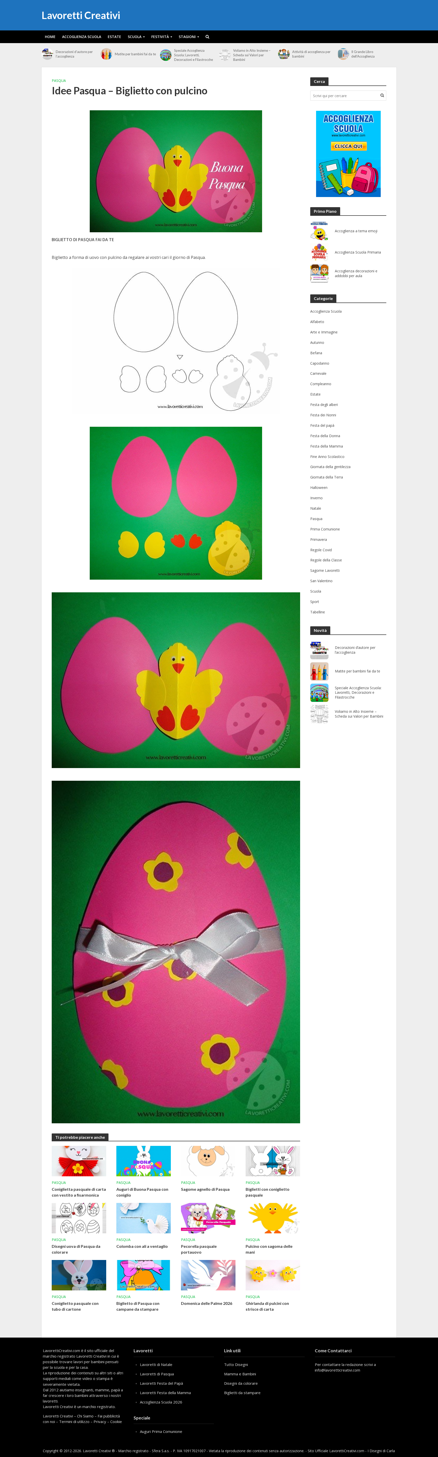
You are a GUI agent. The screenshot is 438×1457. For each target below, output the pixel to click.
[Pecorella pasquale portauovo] (208, 1217)
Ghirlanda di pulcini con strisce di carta (267, 1306)
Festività (160, 36)
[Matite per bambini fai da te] (106, 54)
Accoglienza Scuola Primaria (358, 252)
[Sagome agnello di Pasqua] (208, 1160)
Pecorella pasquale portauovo (199, 1249)
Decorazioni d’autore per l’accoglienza (74, 54)
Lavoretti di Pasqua (157, 1373)
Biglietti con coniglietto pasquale (267, 1192)
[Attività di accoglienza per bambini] (284, 54)
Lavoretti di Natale (156, 1364)
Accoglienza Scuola (81, 36)
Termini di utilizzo (74, 1421)
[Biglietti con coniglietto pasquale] (273, 1160)
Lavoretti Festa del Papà (161, 1383)
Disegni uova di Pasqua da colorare (76, 1249)
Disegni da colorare (241, 1383)
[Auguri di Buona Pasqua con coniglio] (143, 1160)
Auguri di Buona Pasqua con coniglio (142, 1192)
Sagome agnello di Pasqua (205, 1189)
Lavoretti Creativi (81, 15)
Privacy (100, 1421)
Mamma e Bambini (240, 1373)
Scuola (134, 36)
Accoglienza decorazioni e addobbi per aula (356, 273)
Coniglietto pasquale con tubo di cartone (75, 1306)
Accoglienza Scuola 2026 (161, 1402)
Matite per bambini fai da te (135, 54)
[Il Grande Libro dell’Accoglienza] (343, 54)
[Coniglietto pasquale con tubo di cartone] (79, 1274)
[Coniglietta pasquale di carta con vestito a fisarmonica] (79, 1160)
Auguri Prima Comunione (161, 1431)
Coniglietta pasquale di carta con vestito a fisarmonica (79, 1192)
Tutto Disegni (236, 1364)
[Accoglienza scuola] (348, 154)
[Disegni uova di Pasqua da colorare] (79, 1217)
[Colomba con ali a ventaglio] (143, 1217)
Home (50, 36)
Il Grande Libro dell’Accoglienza (363, 54)
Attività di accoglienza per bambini (311, 54)
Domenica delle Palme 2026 (206, 1303)
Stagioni (187, 36)
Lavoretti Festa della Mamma (165, 1392)
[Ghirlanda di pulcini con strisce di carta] (273, 1274)
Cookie (116, 1421)
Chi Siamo (85, 1415)
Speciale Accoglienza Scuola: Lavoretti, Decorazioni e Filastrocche (193, 55)
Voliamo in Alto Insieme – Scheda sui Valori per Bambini (251, 55)
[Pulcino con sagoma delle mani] (273, 1217)
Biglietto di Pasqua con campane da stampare (137, 1306)
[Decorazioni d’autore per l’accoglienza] (47, 54)
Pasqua (59, 80)
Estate (114, 36)
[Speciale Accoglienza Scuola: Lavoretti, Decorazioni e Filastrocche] (166, 55)
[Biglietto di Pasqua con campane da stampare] (143, 1274)
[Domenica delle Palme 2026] (208, 1274)
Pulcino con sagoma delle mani (269, 1249)
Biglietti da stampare (242, 1392)
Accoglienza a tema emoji (356, 231)
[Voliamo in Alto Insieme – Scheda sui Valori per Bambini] (225, 55)
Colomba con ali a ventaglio (142, 1246)
